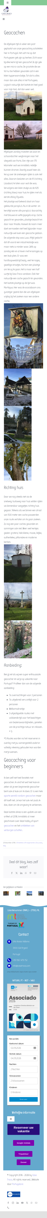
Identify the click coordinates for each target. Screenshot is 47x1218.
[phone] (8, 1207)
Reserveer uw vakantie (23, 1129)
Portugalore (17, 1184)
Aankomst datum (16, 1044)
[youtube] (22, 1203)
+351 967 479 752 (20, 960)
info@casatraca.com (21, 965)
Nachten (12, 1064)
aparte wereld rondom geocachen (20, 795)
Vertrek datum (15, 1054)
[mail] (36, 1203)
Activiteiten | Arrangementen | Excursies (29, 843)
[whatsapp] (32, 1203)
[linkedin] (18, 1203)
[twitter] (27, 1203)
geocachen (9, 825)
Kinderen (13, 1087)
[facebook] (8, 1203)
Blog (4, 846)
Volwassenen (15, 1076)
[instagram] (13, 1203)
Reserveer (23, 1099)
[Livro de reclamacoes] (13, 1192)
